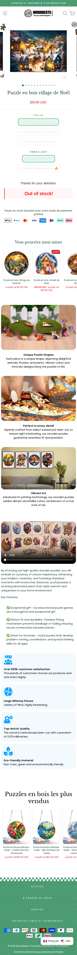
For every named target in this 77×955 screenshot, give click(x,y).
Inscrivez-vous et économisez (37, 921)
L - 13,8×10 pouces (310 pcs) (38, 141)
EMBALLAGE (38, 151)
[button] (57, 941)
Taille (38, 115)
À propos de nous (37, 898)
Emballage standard (38, 159)
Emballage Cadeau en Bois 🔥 (38, 168)
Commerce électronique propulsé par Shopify (38, 951)
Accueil (37, 886)
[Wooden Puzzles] (38, 13)
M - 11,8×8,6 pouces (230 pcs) (38, 132)
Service (37, 909)
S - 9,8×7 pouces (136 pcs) (38, 122)
